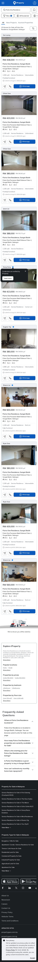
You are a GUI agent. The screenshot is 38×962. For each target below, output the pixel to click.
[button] (3, 22)
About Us (5, 895)
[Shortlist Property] (33, 40)
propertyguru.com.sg (9, 936)
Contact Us (5, 908)
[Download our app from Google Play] (29, 881)
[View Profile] (19, 35)
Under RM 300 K (20, 678)
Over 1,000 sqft (18, 698)
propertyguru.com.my (9, 932)
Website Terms (7, 916)
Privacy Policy (6, 912)
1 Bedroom (6, 688)
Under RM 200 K (8, 678)
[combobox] (18, 10)
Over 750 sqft (7, 698)
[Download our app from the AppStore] (10, 881)
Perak (10, 667)
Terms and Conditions (9, 921)
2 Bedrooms (16, 688)
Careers (4, 904)
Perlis (5, 667)
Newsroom (5, 900)
